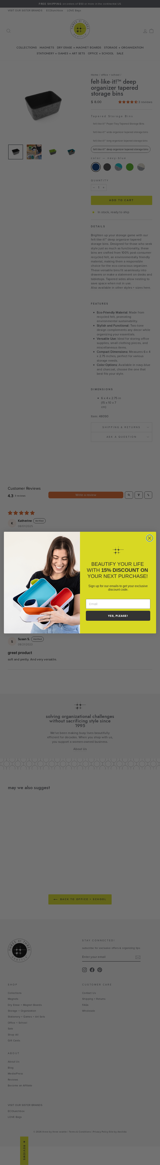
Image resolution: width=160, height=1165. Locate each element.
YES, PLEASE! (118, 616)
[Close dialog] (149, 538)
